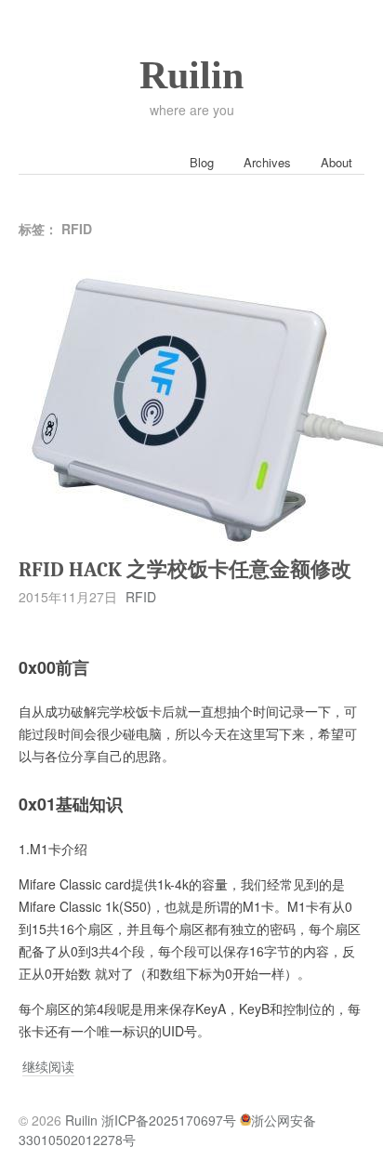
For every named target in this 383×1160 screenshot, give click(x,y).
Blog (202, 162)
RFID (140, 596)
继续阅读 (48, 1066)
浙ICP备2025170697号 (168, 1120)
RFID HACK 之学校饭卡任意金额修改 (185, 570)
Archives (267, 162)
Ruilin (191, 75)
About (336, 162)
